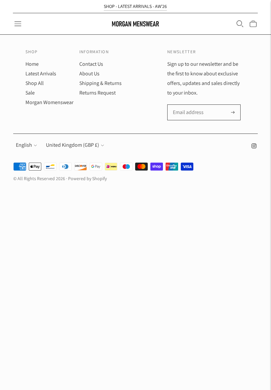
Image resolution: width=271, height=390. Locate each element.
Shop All (34, 83)
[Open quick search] (240, 24)
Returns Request (97, 92)
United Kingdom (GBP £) (72, 144)
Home (32, 63)
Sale (30, 92)
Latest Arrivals (40, 73)
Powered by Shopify (87, 178)
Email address (187, 105)
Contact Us (91, 63)
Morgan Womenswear (49, 102)
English (24, 144)
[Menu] (17, 24)
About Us (89, 73)
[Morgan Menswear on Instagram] (254, 146)
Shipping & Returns (100, 83)
